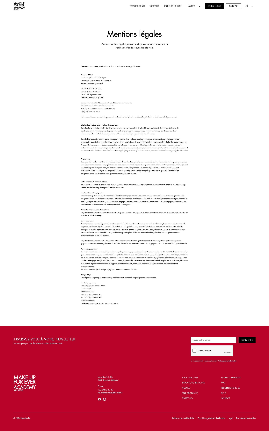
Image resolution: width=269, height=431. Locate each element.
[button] (193, 6)
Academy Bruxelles (231, 377)
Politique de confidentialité (183, 418)
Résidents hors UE (173, 6)
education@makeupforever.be (110, 392)
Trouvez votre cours (193, 383)
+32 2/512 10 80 (105, 390)
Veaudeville (25, 418)
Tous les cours (137, 6)
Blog (223, 393)
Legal (231, 418)
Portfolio (154, 6)
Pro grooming (190, 393)
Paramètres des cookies (246, 418)
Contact (233, 6)
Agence (186, 388)
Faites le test (214, 6)
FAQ (223, 383)
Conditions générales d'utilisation (211, 418)
